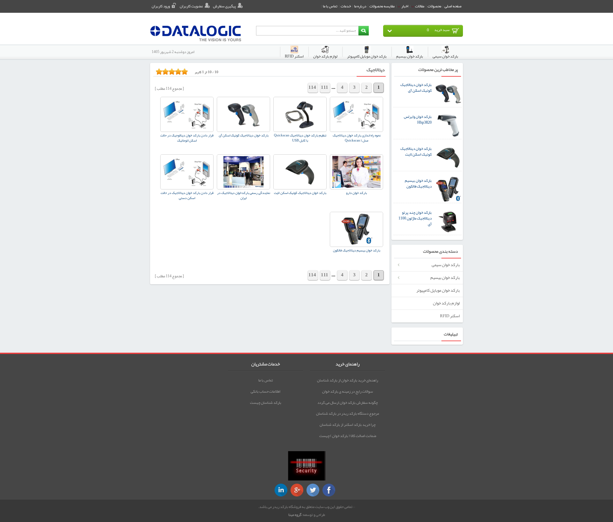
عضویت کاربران (191, 6)
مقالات (419, 6)
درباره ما (360, 6)
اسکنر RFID (450, 315)
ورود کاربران (161, 6)
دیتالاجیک (376, 69)
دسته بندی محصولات (440, 251)
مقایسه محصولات (382, 6)
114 (312, 87)
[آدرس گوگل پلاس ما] (297, 490)
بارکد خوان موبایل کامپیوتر (438, 290)
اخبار (404, 6)
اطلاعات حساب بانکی (265, 391)
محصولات (434, 6)
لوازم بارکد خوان (446, 303)
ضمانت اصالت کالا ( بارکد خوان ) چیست (347, 436)
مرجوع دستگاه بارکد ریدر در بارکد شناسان (347, 413)
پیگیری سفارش (224, 6)
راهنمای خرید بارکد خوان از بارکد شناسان (347, 380)
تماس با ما (330, 6)
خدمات (346, 6)
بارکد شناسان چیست (265, 402)
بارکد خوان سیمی (446, 264)
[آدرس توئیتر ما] (312, 490)
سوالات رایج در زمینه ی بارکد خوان (347, 391)
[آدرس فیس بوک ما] (328, 490)
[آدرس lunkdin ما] (281, 490)
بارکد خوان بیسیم (445, 277)
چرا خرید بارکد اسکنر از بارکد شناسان (347, 424)
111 (324, 87)
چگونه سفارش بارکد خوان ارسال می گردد (347, 402)
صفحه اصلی (452, 6)
